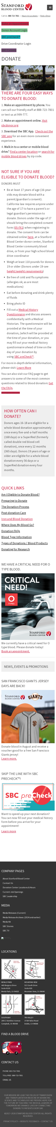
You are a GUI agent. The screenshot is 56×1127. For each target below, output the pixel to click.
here (30, 237)
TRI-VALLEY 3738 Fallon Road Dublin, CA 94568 (31, 1020)
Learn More (24, 367)
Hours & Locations (30, 16)
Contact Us (8, 883)
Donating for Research (15, 549)
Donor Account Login (14, 30)
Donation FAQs (10, 531)
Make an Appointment (15, 23)
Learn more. (9, 758)
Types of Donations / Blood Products (24, 543)
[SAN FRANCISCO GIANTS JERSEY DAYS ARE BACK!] (28, 742)
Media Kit (7, 921)
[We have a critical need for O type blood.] (28, 639)
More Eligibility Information (10, 393)
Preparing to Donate (14, 501)
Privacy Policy (10, 1121)
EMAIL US (7, 1080)
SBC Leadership (10, 896)
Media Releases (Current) (14, 913)
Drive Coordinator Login (16, 43)
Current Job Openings (13, 892)
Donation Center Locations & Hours (19, 887)
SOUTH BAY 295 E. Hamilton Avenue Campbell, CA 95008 (10, 1020)
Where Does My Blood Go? (17, 525)
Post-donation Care (13, 513)
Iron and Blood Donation (17, 519)
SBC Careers (8, 50)
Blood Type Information (16, 537)
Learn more (8, 831)
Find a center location (24, 151)
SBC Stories (8, 926)
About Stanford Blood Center (16, 878)
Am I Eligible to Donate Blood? (20, 494)
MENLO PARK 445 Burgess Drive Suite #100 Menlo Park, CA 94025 (10, 986)
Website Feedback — (30, 1121)
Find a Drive (45, 16)
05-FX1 (19, 227)
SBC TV (6, 930)
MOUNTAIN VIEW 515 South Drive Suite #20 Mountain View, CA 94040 (34, 986)
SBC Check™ (10, 37)
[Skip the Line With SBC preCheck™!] (28, 810)
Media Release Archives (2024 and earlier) (21, 917)
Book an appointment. (15, 651)
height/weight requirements (25, 271)
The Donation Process (15, 507)
